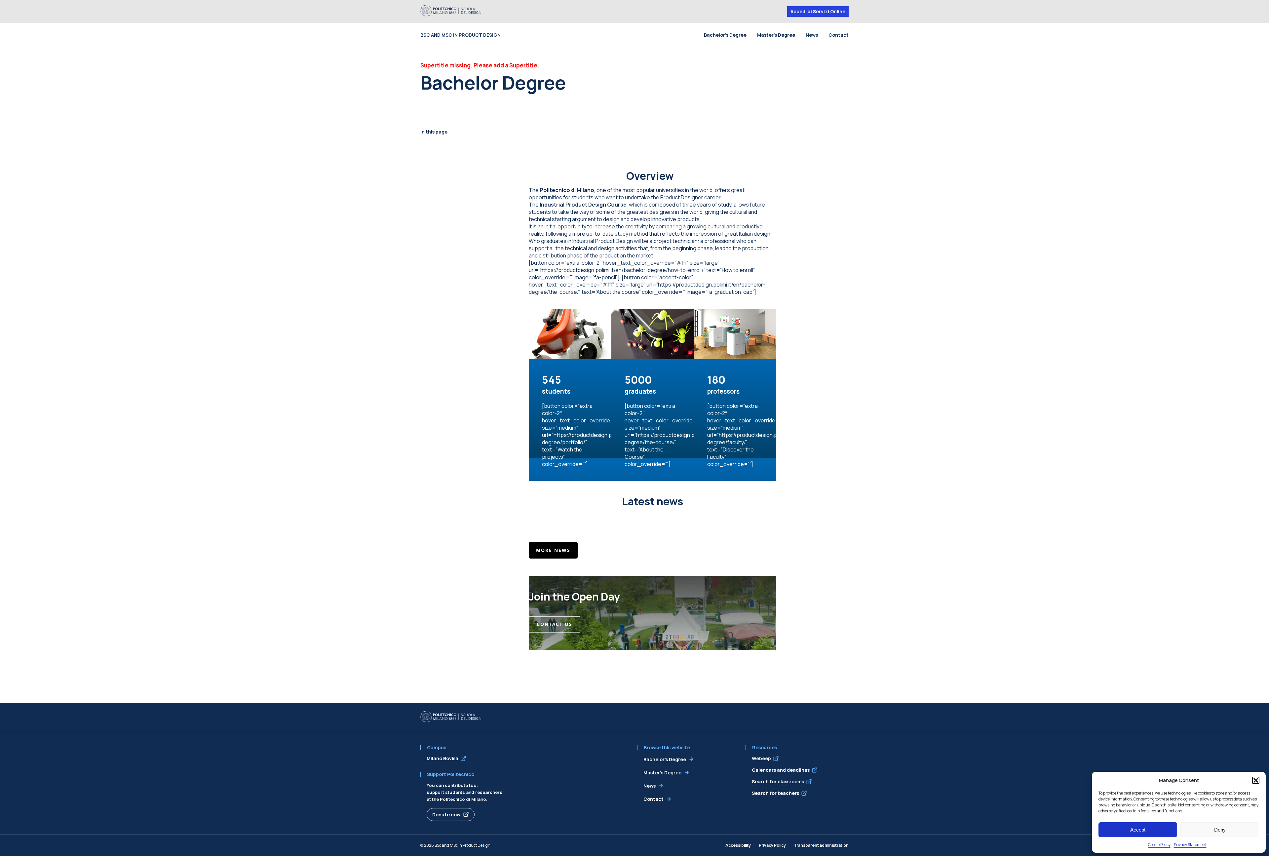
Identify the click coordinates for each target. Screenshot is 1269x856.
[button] (1255, 780)
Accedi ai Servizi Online (817, 11)
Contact (838, 35)
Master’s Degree (776, 35)
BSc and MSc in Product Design (460, 35)
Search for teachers (775, 793)
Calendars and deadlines (781, 770)
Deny (1220, 830)
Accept (1137, 830)
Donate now (446, 814)
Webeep (761, 758)
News (812, 35)
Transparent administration (821, 845)
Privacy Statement (1190, 844)
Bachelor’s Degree (725, 35)
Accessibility (738, 845)
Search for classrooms (778, 781)
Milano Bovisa (442, 758)
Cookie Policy (1159, 844)
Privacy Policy (772, 845)
